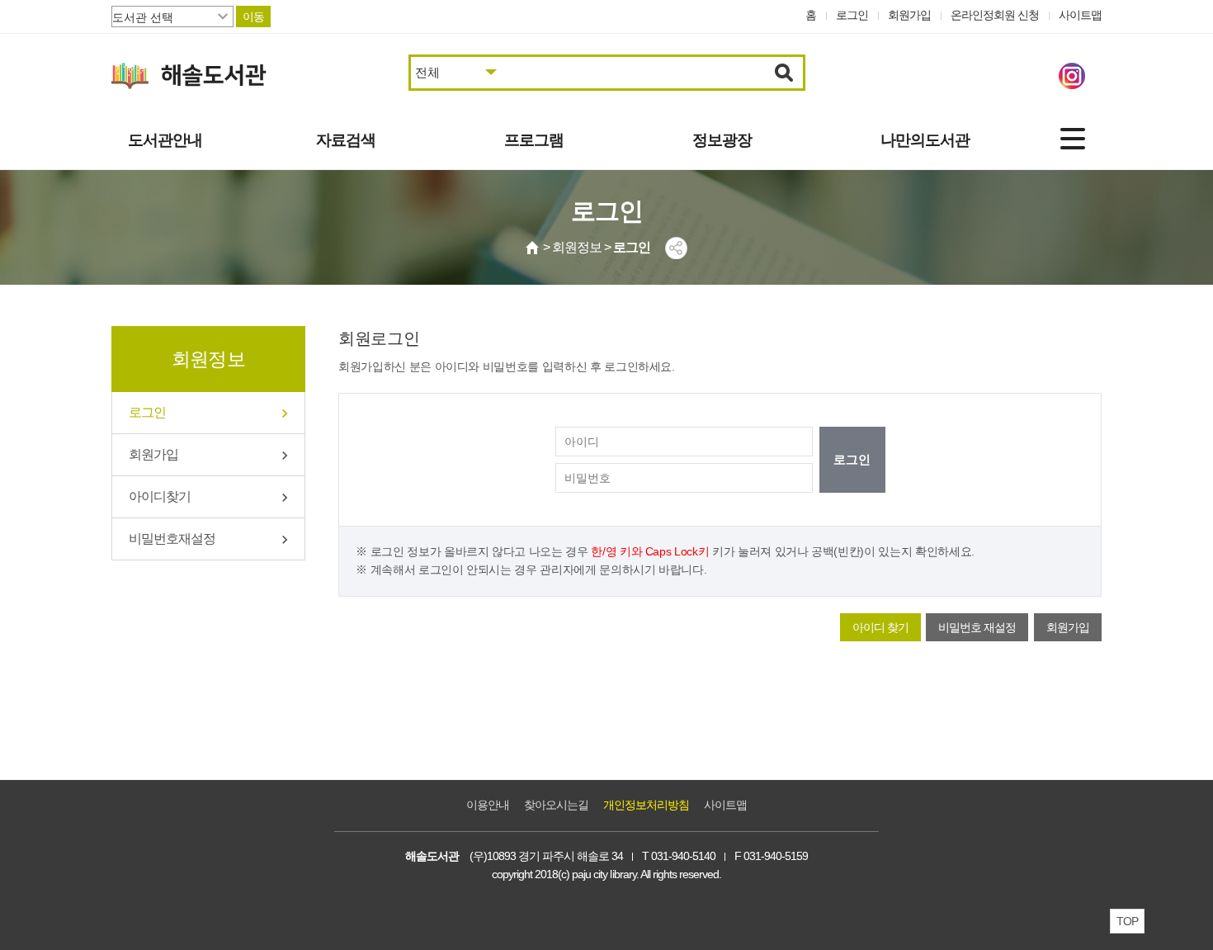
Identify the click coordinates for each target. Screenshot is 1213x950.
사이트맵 (1080, 14)
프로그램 (534, 140)
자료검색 (345, 140)
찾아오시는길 (556, 804)
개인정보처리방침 (646, 804)
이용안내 (487, 804)
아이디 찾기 (880, 627)
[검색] (784, 72)
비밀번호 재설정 (977, 627)
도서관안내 (165, 140)
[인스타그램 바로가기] (1072, 76)
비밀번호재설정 (172, 539)
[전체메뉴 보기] (1072, 138)
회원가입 (909, 14)
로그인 (852, 14)
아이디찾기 (160, 496)
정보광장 (722, 140)
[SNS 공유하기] (676, 248)
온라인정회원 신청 (995, 14)
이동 (253, 16)
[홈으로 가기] (533, 247)
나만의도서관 (925, 140)
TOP (1127, 921)
